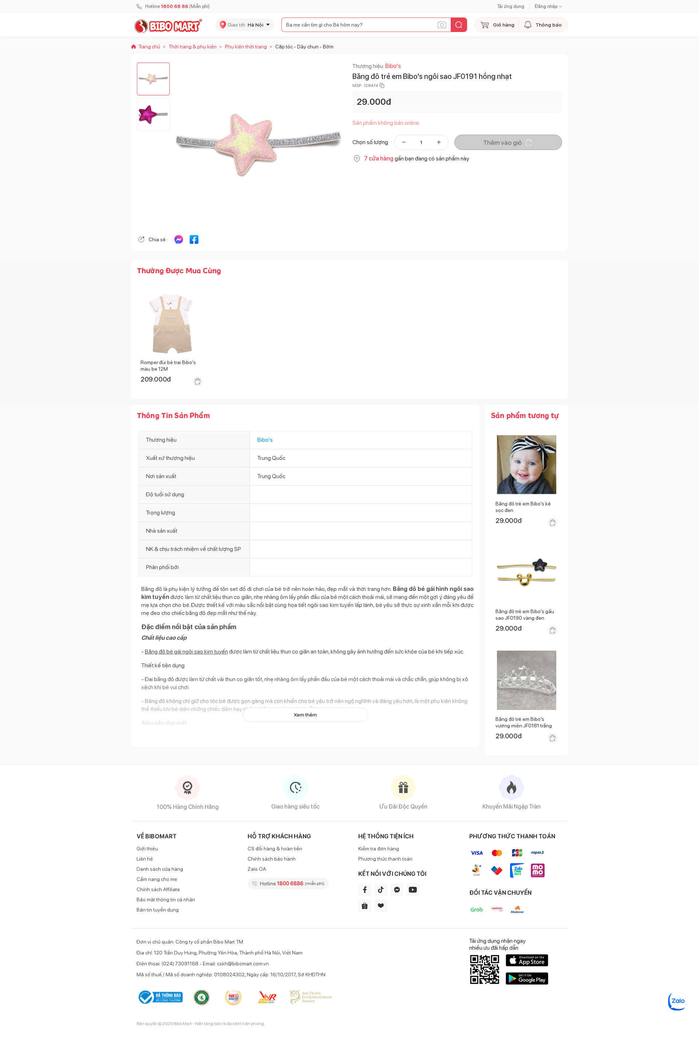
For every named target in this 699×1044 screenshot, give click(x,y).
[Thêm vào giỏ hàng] (198, 381)
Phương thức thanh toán (385, 859)
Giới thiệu (147, 849)
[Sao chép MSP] (381, 85)
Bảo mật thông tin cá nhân (166, 899)
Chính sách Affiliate (158, 889)
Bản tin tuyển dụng (158, 910)
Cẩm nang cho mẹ (157, 879)
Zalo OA (257, 869)
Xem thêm (305, 715)
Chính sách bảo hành (272, 859)
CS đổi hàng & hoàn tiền (275, 849)
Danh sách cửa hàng (160, 869)
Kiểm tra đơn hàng (378, 849)
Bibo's (393, 66)
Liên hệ (145, 859)
